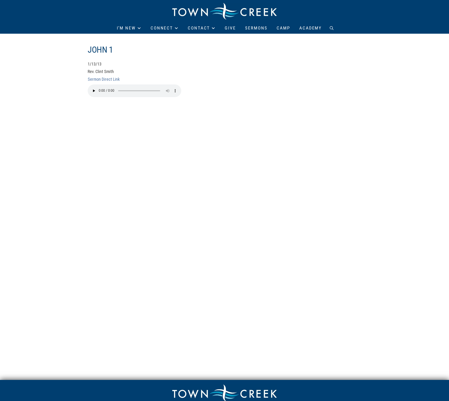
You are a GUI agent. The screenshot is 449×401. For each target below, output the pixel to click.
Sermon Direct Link (104, 79)
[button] (331, 28)
